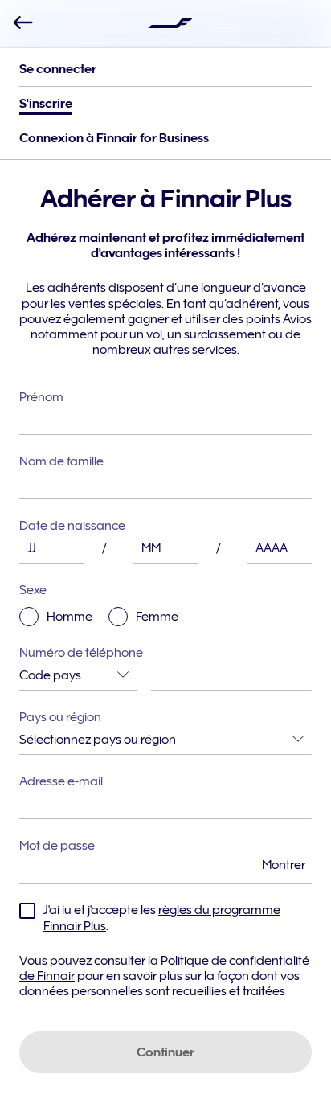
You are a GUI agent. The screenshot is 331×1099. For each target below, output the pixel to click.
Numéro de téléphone (81, 653)
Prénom (41, 397)
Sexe (98, 603)
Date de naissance (72, 526)
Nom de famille (61, 461)
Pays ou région (60, 717)
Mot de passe (162, 855)
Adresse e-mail (61, 781)
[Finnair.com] (170, 22)
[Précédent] (23, 23)
